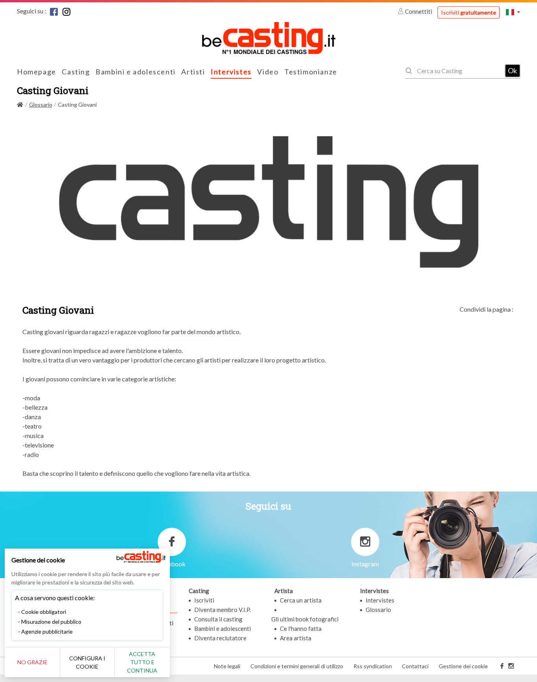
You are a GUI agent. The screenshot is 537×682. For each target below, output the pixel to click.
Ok (512, 70)
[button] (513, 12)
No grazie (32, 662)
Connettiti (418, 11)
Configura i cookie (87, 662)
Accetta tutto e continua (142, 662)
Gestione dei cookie (463, 666)
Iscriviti (468, 12)
